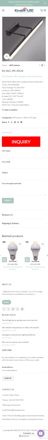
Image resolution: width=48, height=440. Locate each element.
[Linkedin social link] (18, 122)
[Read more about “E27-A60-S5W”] (4, 259)
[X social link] (11, 122)
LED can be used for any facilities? (15, 342)
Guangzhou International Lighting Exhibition (18, 335)
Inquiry (21, 141)
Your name (6, 151)
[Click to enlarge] (7, 56)
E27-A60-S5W (13, 264)
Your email (6, 162)
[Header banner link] (20, 3)
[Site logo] (24, 10)
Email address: (7, 367)
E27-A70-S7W (35, 264)
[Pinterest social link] (15, 122)
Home (4, 65)
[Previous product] (39, 65)
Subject (5, 172)
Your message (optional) (11, 183)
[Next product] (45, 65)
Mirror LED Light (30, 117)
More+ (6, 302)
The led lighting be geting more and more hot (19, 320)
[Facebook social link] (8, 122)
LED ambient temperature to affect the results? (20, 327)
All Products (14, 65)
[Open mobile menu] (3, 10)
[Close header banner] (45, 3)
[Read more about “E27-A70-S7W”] (27, 259)
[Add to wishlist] (20, 244)
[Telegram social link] (21, 122)
